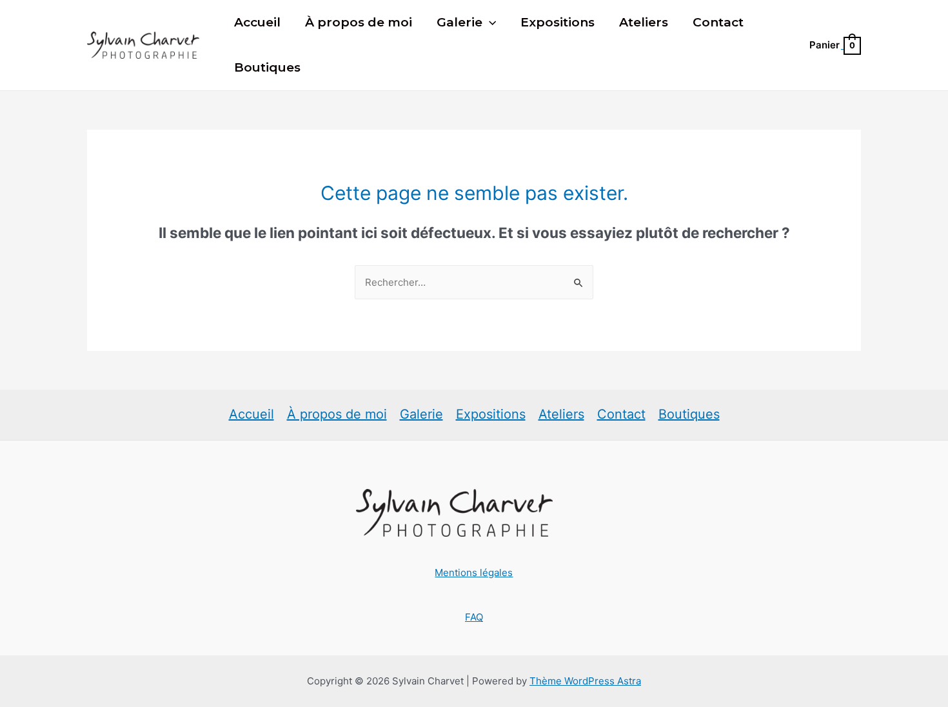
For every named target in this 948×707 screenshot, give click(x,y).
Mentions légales (474, 572)
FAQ (474, 617)
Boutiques (267, 67)
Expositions (557, 22)
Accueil (257, 22)
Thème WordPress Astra (585, 681)
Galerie (459, 22)
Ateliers (643, 22)
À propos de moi (358, 22)
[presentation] (489, 22)
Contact (718, 22)
